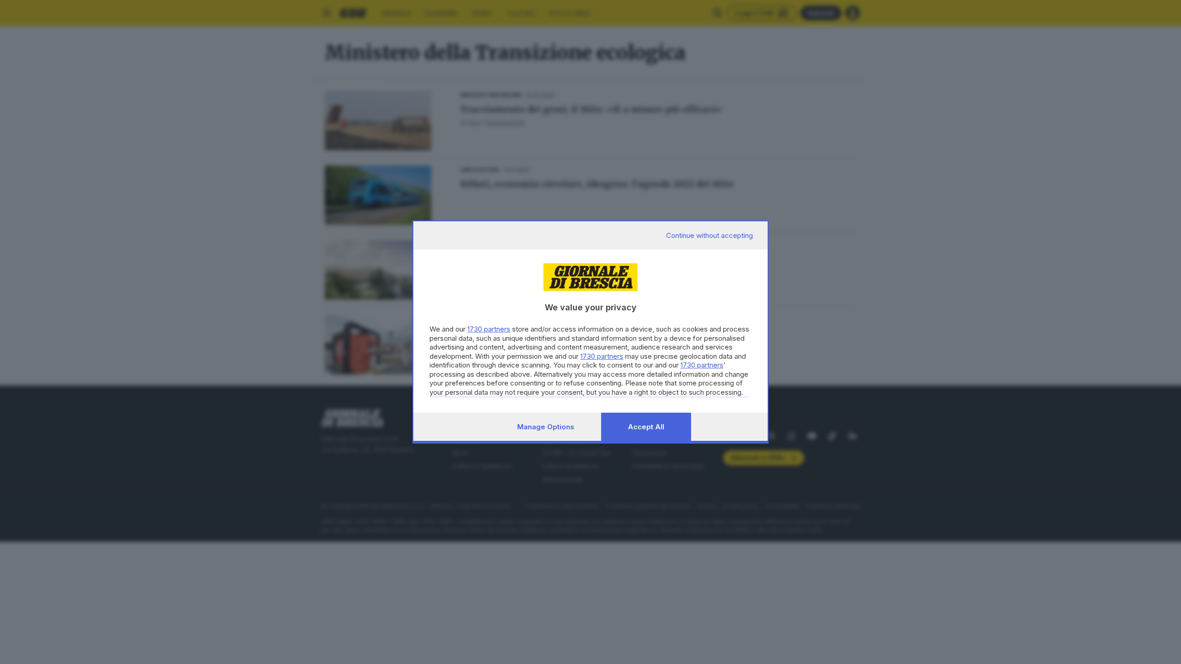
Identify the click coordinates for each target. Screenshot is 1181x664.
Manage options (545, 426)
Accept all (646, 426)
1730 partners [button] (488, 329)
